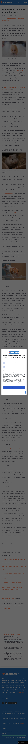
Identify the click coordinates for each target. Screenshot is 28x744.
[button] (14, 370)
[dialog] (14, 372)
